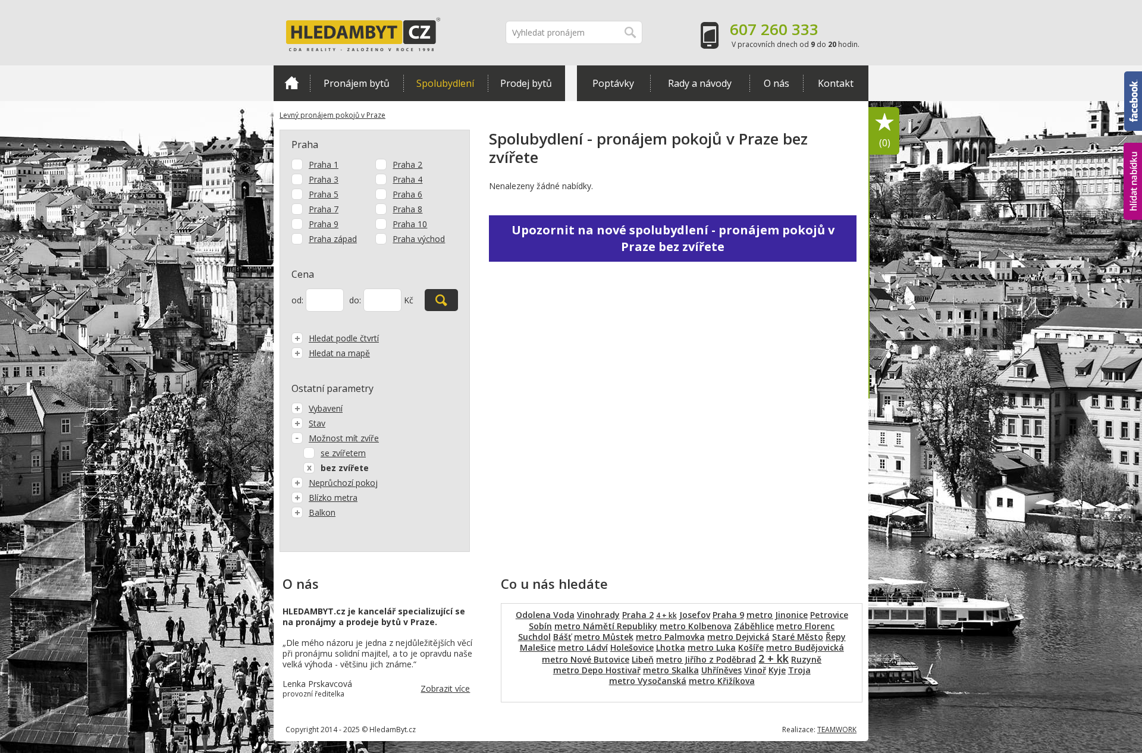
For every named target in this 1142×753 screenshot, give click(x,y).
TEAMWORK (837, 729)
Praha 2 (407, 164)
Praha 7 (323, 209)
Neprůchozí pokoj (343, 482)
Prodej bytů (526, 83)
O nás (776, 83)
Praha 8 (407, 209)
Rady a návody (700, 83)
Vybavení (326, 408)
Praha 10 (410, 224)
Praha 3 (323, 179)
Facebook (1133, 76)
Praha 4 (407, 179)
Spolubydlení (445, 83)
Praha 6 (407, 194)
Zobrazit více (445, 688)
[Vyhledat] (441, 300)
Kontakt (836, 83)
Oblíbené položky (884, 142)
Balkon (322, 512)
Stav (317, 423)
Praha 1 (323, 164)
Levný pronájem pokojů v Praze (332, 115)
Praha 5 (323, 194)
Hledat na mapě (339, 353)
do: (355, 300)
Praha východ (419, 238)
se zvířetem (343, 453)
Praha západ (333, 238)
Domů (292, 83)
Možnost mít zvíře (344, 438)
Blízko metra (333, 497)
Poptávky (613, 83)
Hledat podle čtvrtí (344, 338)
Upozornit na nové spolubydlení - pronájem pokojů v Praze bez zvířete (673, 238)
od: (297, 300)
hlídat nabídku (1133, 159)
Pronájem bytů (357, 83)
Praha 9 (323, 224)
